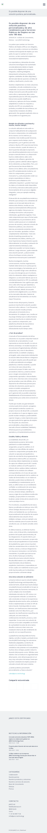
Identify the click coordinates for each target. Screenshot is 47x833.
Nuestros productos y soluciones (20, 779)
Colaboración (13, 775)
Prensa (11, 789)
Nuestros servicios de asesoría (19, 782)
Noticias (11, 40)
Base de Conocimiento (26, 38)
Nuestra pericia (14, 777)
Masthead (23, 830)
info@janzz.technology (16, 816)
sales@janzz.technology (17, 674)
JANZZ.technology (24, 40)
